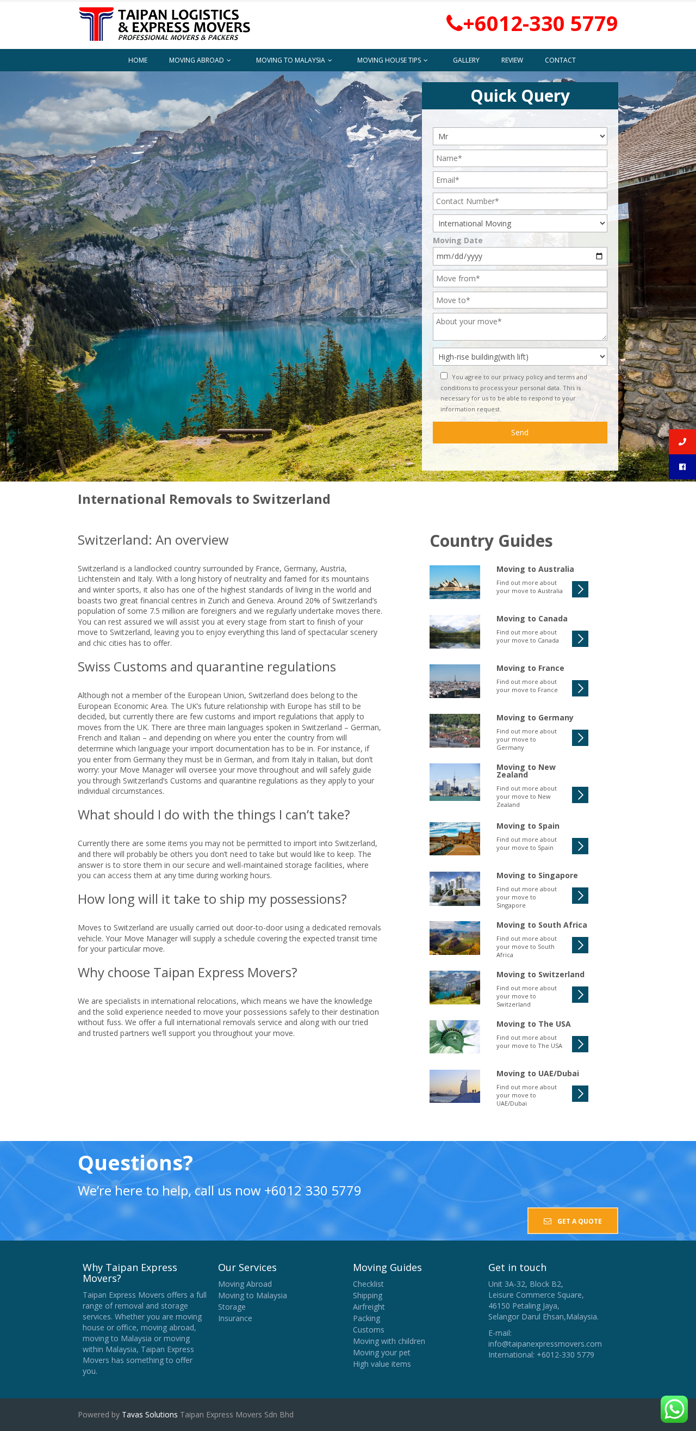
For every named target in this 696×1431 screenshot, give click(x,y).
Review (512, 60)
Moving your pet (382, 1352)
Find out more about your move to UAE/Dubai (526, 1095)
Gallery (466, 60)
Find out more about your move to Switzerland (526, 996)
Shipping (367, 1295)
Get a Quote (579, 1221)
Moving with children (389, 1341)
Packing (366, 1318)
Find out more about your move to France (527, 685)
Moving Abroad (197, 60)
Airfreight (369, 1307)
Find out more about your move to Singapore (526, 897)
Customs (368, 1329)
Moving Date (458, 240)
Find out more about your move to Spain (526, 843)
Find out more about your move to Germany (526, 739)
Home (137, 60)
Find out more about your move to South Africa (526, 946)
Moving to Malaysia (291, 60)
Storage (232, 1307)
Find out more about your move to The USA (529, 1041)
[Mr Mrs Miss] (520, 135)
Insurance (235, 1318)
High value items (382, 1364)
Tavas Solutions (149, 1414)
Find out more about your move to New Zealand (526, 796)
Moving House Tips (389, 60)
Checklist (368, 1284)
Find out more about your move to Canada (527, 636)
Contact (560, 60)
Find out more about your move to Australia (529, 586)
